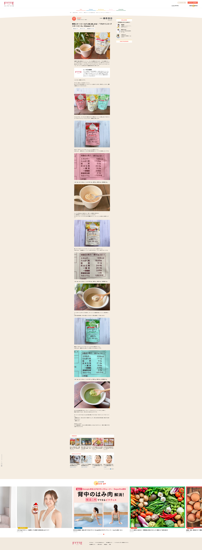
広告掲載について (92, 544)
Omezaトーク (75, 28)
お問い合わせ (100, 544)
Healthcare (101, 9)
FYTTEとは (91, 542)
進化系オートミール (91, 28)
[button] (98, 534)
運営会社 (105, 544)
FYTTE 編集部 (89, 69)
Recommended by (107, 468)
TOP (70, 12)
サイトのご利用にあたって (99, 542)
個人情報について (109, 542)
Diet (81, 9)
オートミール (83, 28)
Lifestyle (121, 9)
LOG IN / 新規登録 (192, 2)
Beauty (111, 9)
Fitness (91, 9)
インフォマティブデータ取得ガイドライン (121, 542)
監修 (110, 544)
